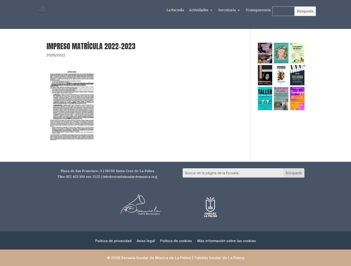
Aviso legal (146, 241)
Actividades (198, 10)
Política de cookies (176, 241)
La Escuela (175, 10)
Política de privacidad (113, 241)
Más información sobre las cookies (226, 241)
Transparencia (258, 10)
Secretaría (227, 10)
